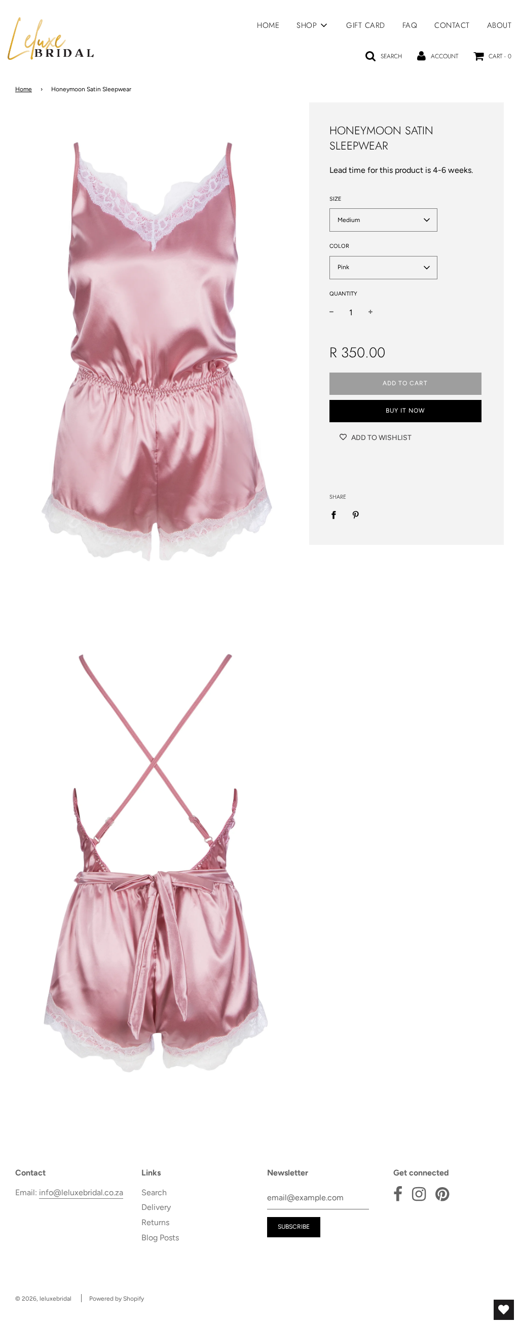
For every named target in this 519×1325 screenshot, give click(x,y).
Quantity (343, 293)
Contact (452, 25)
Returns (155, 1222)
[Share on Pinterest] (356, 514)
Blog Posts (160, 1237)
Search (154, 1192)
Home (268, 25)
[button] (383, 220)
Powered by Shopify (116, 1298)
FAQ (410, 25)
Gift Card (365, 25)
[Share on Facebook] (336, 514)
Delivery (156, 1207)
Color (339, 246)
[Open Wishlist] (504, 1310)
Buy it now (405, 410)
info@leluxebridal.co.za (81, 1192)
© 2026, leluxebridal (43, 1298)
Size (335, 199)
